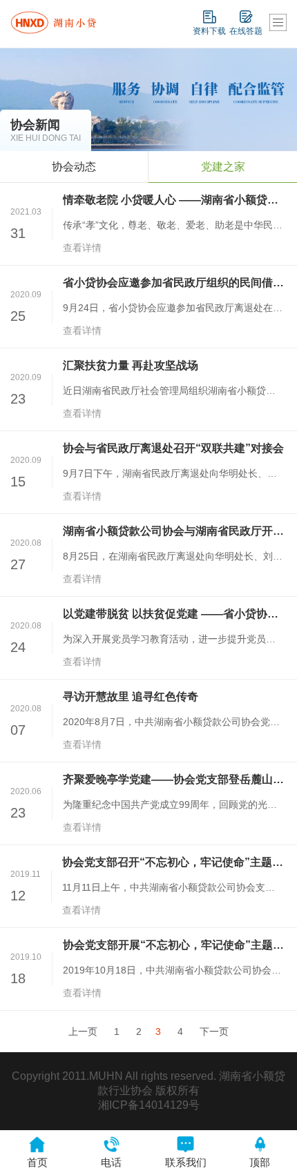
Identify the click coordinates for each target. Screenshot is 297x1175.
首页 (37, 1162)
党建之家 (223, 166)
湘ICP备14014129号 (149, 1105)
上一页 (82, 1031)
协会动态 (74, 166)
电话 (111, 1162)
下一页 (214, 1031)
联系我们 (186, 1162)
